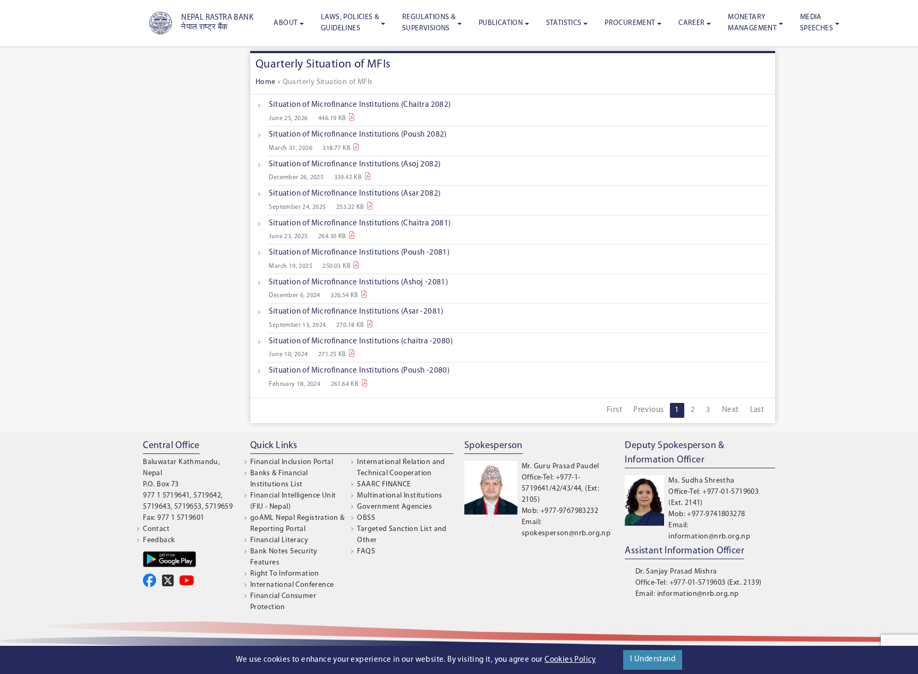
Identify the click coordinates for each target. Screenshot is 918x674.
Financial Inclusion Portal (291, 462)
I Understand (652, 659)
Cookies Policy (570, 660)
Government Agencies (394, 507)
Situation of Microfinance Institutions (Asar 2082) (354, 194)
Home (266, 82)
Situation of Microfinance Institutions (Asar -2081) (356, 312)
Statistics (564, 23)
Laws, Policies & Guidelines (350, 22)
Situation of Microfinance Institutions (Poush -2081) (359, 253)
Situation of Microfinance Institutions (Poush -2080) (359, 371)
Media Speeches (816, 22)
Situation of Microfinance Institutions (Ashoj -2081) (358, 283)
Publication (501, 23)
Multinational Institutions (399, 496)
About (286, 23)
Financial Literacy (279, 540)
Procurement (630, 23)
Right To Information (284, 574)
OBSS (366, 518)
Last (757, 410)
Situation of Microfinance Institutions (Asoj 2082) (354, 164)
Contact (156, 529)
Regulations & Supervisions (428, 22)
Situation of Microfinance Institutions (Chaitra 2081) (359, 224)
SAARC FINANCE (384, 484)
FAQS (366, 551)
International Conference (292, 585)
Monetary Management (752, 22)
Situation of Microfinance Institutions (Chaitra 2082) (359, 105)
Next (730, 410)
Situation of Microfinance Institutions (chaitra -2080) (361, 342)
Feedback (159, 540)
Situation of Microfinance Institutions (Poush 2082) (357, 135)
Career (691, 23)
